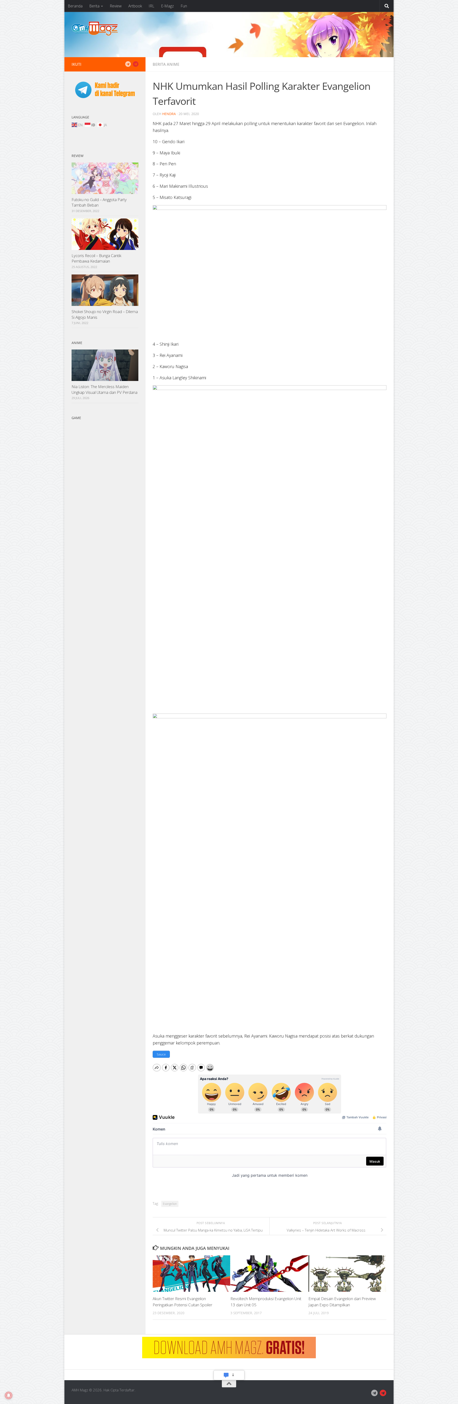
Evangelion (170, 1204)
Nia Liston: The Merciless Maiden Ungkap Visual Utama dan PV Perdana (104, 389)
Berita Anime (166, 64)
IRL (151, 6)
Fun (184, 6)
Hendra (169, 114)
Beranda (75, 6)
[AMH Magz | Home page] (95, 28)
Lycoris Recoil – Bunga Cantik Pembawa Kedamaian (96, 258)
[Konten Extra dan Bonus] (128, 64)
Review (116, 6)
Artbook (135, 6)
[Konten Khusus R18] (135, 64)
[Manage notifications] (8, 1395)
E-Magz (167, 6)
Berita (94, 6)
